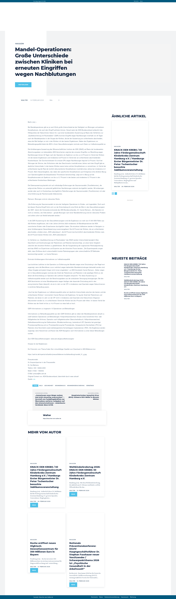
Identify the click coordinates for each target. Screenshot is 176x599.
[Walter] (18, 100)
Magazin (19, 43)
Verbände (90, 385)
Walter (24, 100)
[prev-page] (113, 193)
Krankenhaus (60, 385)
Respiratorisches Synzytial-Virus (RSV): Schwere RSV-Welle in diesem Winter (84, 397)
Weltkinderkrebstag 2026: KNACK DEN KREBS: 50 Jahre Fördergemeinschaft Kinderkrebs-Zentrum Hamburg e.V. (85, 473)
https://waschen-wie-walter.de (52, 418)
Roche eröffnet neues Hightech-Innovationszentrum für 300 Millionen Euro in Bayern (44, 549)
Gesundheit (48, 385)
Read (34, 505)
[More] (86, 116)
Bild (41, 385)
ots (34, 379)
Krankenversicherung (76, 385)
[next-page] (116, 193)
